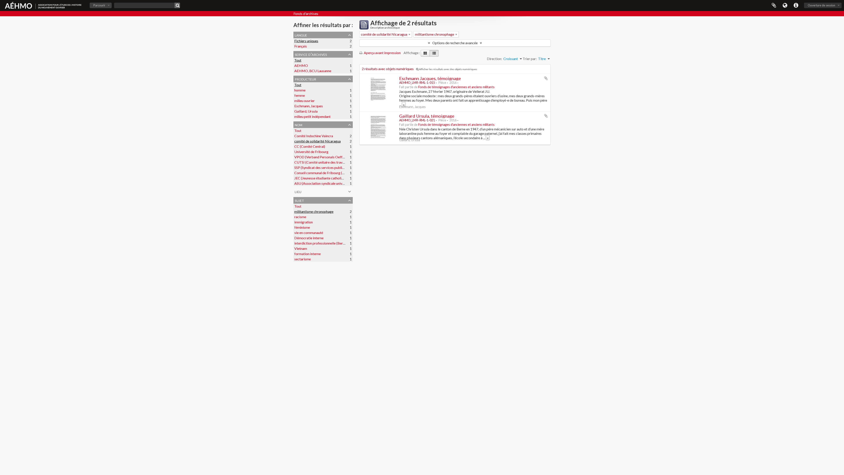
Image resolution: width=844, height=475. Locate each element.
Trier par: (530, 59)
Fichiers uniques (306, 41)
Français (300, 46)
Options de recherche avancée (455, 43)
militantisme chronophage (313, 211)
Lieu (298, 191)
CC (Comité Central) (309, 146)
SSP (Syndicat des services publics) (320, 167)
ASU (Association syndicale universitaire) (325, 183)
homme (300, 90)
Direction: (494, 59)
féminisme (302, 227)
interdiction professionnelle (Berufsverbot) (326, 243)
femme (299, 95)
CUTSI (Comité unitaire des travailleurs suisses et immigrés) (339, 162)
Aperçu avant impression (382, 53)
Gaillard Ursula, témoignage (426, 116)
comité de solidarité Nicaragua (317, 141)
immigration (303, 222)
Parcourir (99, 5)
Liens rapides (795, 5)
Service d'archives (311, 54)
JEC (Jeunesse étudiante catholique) (321, 178)
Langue (784, 5)
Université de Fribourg (311, 152)
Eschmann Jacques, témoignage (430, 78)
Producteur (305, 78)
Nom (298, 124)
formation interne (307, 254)
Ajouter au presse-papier (546, 78)
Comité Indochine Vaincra (313, 136)
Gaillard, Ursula (306, 111)
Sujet (299, 200)
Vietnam (300, 248)
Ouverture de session (821, 5)
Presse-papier (773, 5)
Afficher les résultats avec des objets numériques (447, 69)
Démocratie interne (309, 238)
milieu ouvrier (304, 101)
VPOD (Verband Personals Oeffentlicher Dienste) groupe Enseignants (346, 157)
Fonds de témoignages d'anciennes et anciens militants (456, 87)
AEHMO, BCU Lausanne (312, 71)
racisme (300, 217)
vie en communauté (308, 232)
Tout (297, 60)
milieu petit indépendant (312, 116)
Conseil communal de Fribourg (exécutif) (324, 173)
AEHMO (301, 65)
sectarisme (302, 259)
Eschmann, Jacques (308, 106)
